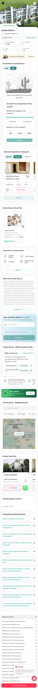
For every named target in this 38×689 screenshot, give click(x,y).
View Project (13, 488)
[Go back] (3, 3)
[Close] (34, 667)
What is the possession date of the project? (16, 332)
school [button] (34, 414)
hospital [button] (22, 414)
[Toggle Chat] (34, 678)
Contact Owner (20, 190)
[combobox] (20, 408)
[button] (14, 237)
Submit (19, 140)
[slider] (7, 117)
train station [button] (10, 414)
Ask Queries (19, 337)
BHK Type (27, 156)
